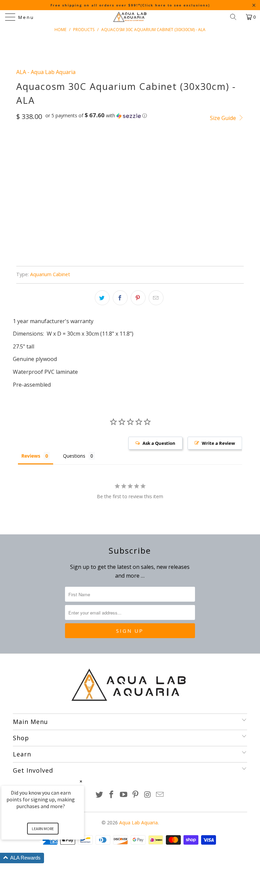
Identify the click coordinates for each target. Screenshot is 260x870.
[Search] (236, 17)
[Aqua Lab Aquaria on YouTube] (123, 795)
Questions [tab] (74, 456)
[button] (96, 115)
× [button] (81, 781)
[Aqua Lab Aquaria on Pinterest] (136, 795)
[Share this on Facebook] (120, 297)
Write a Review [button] (218, 443)
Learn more (43, 828)
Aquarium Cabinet (50, 274)
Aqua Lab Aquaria (138, 822)
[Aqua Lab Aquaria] (130, 17)
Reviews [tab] (30, 456)
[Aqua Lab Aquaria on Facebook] (112, 795)
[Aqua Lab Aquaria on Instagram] (148, 795)
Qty (20, 178)
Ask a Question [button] (159, 443)
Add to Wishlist (135, 241)
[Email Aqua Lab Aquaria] (160, 795)
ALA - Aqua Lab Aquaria (45, 72)
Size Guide (223, 118)
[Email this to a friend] (156, 297)
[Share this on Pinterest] (138, 297)
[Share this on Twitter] (102, 297)
